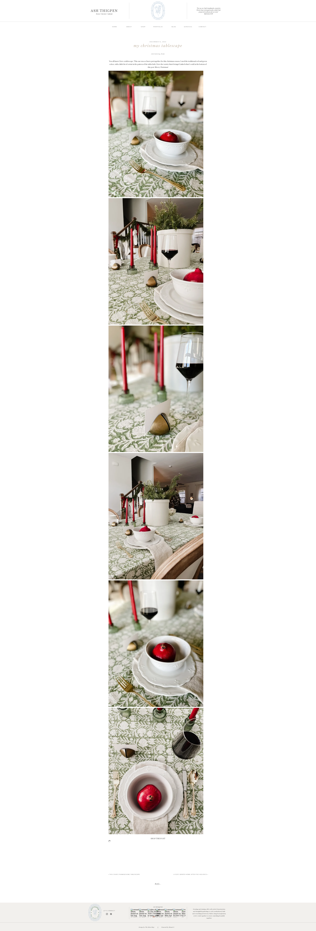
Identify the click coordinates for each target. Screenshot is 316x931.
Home (163, 54)
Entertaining (155, 54)
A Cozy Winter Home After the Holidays (190, 874)
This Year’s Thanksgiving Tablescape (124, 874)
